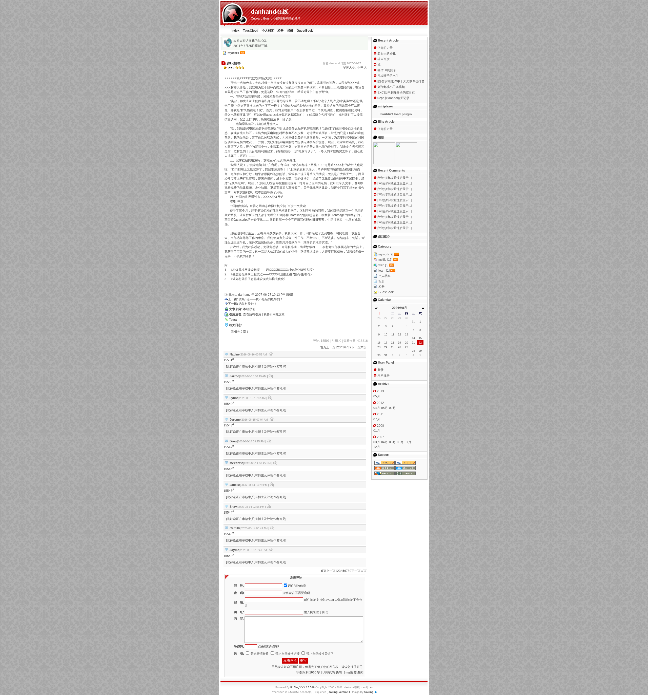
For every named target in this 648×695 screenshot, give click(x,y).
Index (235, 30)
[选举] (384, 163)
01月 (376, 431)
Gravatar (328, 600)
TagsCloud (250, 30)
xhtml (363, 687)
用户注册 (383, 375)
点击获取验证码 (268, 646)
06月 (400, 442)
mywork (233, 53)
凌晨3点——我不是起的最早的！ (261, 299)
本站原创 (249, 309)
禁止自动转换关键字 (320, 653)
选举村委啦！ (248, 304)
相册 (280, 30)
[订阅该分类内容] (397, 254)
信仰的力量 (385, 48)
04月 (376, 408)
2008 (380, 425)
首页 (323, 347)
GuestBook (305, 30)
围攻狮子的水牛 (388, 76)
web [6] (383, 265)
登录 (380, 370)
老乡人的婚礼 (386, 53)
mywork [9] (385, 254)
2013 (380, 391)
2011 (380, 414)
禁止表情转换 (259, 653)
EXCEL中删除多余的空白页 (396, 92)
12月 (376, 447)
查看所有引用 (252, 314)
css (371, 687)
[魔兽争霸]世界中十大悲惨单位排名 (400, 81)
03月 (376, 442)
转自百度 (383, 59)
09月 (392, 408)
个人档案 (268, 30)
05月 (376, 396)
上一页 (330, 347)
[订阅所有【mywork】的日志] (242, 53)
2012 (380, 403)
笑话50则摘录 (386, 70)
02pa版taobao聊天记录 (393, 98)
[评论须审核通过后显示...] (394, 178)
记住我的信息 (297, 586)
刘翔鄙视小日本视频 (391, 87)
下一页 (355, 347)
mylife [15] (385, 259)
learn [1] (384, 270)
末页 (363, 347)
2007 (380, 437)
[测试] (406, 163)
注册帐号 (357, 667)
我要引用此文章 (274, 314)
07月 (376, 419)
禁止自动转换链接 (287, 653)
